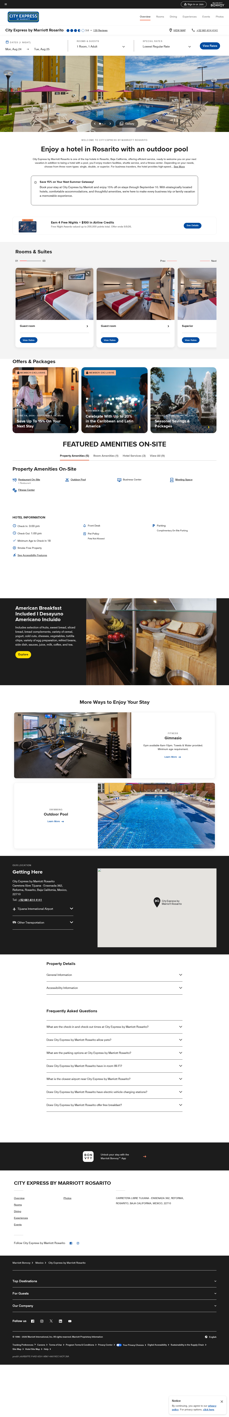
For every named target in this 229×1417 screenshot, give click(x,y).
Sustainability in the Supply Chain (187, 1345)
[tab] (74, 456)
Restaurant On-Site (29, 479)
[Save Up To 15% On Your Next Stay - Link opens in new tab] (46, 400)
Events (206, 16)
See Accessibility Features (32, 555)
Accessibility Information (62, 988)
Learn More (170, 756)
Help (46, 1349)
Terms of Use (55, 1345)
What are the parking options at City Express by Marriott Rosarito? (89, 1053)
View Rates (29, 340)
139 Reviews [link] (100, 30)
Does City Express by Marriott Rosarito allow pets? (79, 1040)
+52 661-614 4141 (207, 30)
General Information (59, 975)
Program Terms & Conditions (80, 1345)
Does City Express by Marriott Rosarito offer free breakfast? (84, 1105)
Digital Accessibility (157, 1345)
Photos (220, 16)
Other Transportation (31, 922)
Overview (145, 16)
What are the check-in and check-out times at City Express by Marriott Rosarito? (97, 1027)
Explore (23, 654)
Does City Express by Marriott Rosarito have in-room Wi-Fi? (84, 1066)
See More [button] (179, 166)
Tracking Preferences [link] (23, 1345)
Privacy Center (105, 1345)
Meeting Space (184, 479)
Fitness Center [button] (26, 489)
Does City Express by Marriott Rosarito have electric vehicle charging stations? (97, 1092)
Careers (41, 1345)
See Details (194, 225)
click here (208, 1409)
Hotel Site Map (32, 1349)
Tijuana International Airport (35, 909)
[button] (194, 4)
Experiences (190, 16)
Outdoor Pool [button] (78, 479)
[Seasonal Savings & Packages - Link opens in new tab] (183, 400)
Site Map (17, 1349)
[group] (114, 641)
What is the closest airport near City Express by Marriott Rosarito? (88, 1079)
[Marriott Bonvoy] (216, 4)
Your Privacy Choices (133, 1345)
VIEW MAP (179, 30)
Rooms (160, 16)
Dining (173, 16)
